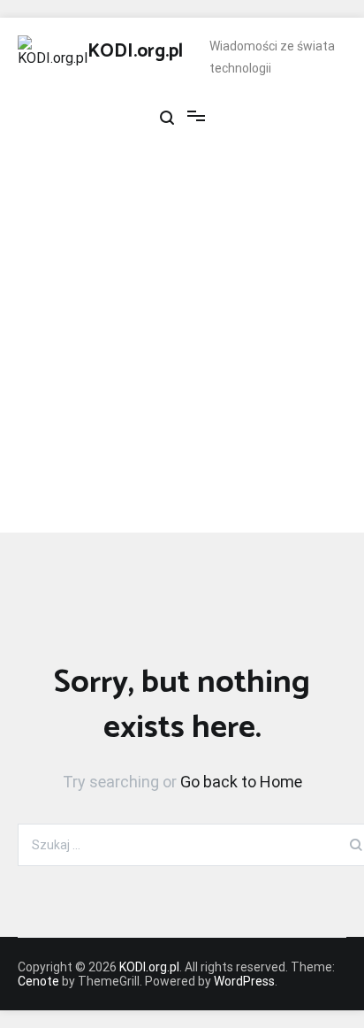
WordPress (244, 981)
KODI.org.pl (135, 51)
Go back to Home (241, 781)
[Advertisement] (182, 350)
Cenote (38, 981)
